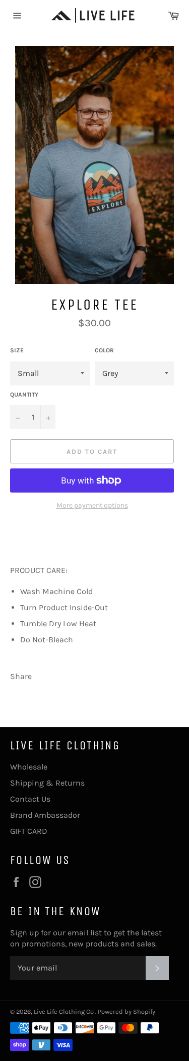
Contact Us (30, 799)
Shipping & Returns (47, 783)
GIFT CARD (28, 831)
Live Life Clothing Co (64, 1011)
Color (104, 350)
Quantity (24, 394)
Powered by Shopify (126, 1011)
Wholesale (28, 766)
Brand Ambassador (45, 815)
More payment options (92, 505)
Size (17, 350)
